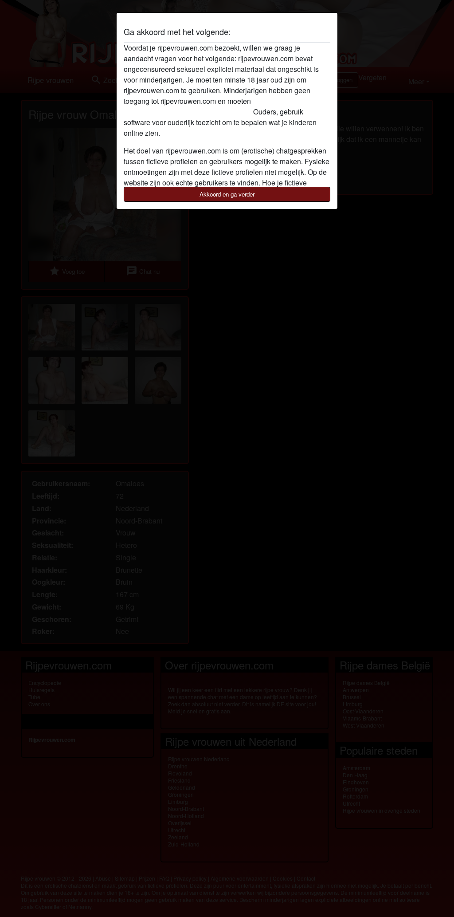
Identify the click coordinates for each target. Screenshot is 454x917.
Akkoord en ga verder (227, 194)
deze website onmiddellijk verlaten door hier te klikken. (209, 106)
